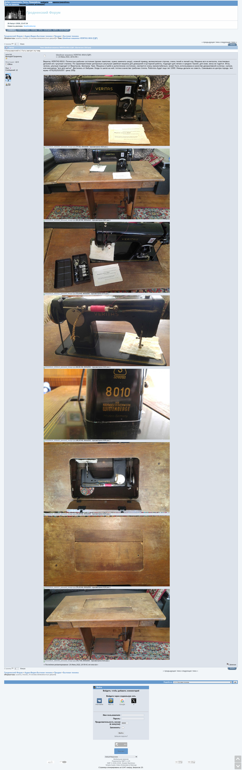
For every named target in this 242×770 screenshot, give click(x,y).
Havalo (25, 38)
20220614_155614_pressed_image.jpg (60, 367)
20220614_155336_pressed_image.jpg (60, 220)
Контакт (121, 751)
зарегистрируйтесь (61, 2)
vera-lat (8, 54)
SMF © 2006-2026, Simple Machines (121, 763)
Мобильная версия (121, 759)
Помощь (34, 30)
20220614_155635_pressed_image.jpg (60, 440)
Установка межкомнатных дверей (42, 38)
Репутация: (9, 62)
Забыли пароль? (121, 736)
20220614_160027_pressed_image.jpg (60, 587)
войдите (44, 2)
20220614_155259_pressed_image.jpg (60, 147)
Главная (12, 30)
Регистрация (64, 30)
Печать (232, 44)
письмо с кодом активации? (32, 4)
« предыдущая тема (211, 42)
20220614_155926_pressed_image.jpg (60, 514)
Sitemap (133, 765)
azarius (19, 38)
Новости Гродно (23, 30)
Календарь (48, 30)
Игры (40, 30)
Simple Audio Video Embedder (117, 765)
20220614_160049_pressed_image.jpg (60, 661)
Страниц (8, 44)
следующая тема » (228, 42)
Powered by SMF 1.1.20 (121, 761)
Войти (55, 30)
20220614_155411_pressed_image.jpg (60, 294)
